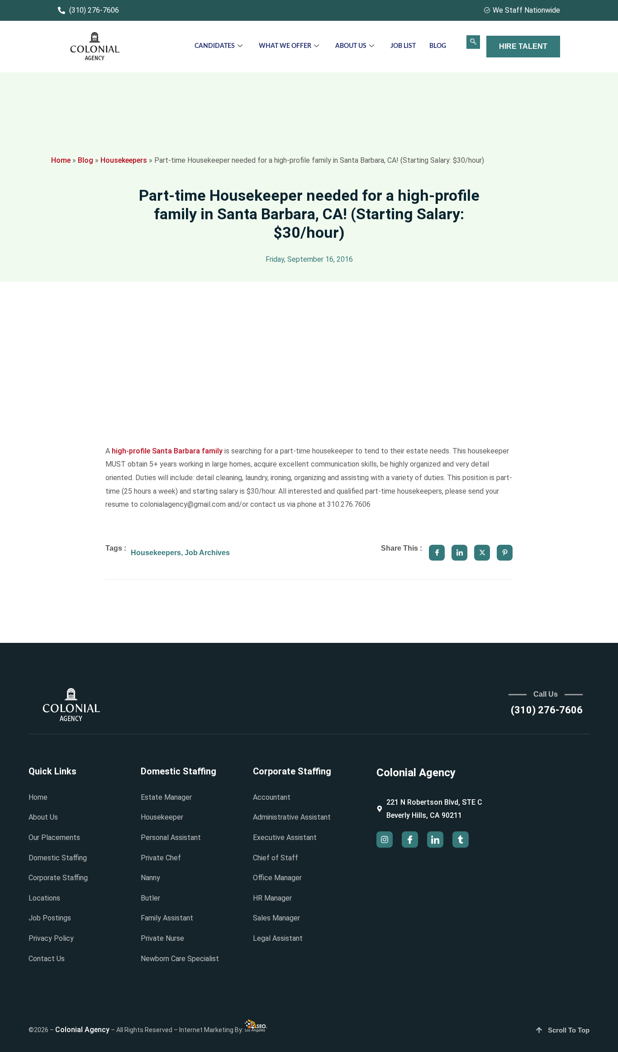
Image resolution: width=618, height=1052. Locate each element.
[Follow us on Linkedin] (435, 839)
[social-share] (437, 553)
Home (61, 160)
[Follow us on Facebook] (410, 839)
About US (350, 46)
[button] (473, 42)
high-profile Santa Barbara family (167, 451)
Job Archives (207, 553)
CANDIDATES (215, 46)
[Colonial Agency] (95, 46)
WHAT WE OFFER (285, 46)
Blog (437, 46)
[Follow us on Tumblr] (460, 839)
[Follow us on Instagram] (384, 839)
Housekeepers (123, 160)
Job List (403, 46)
